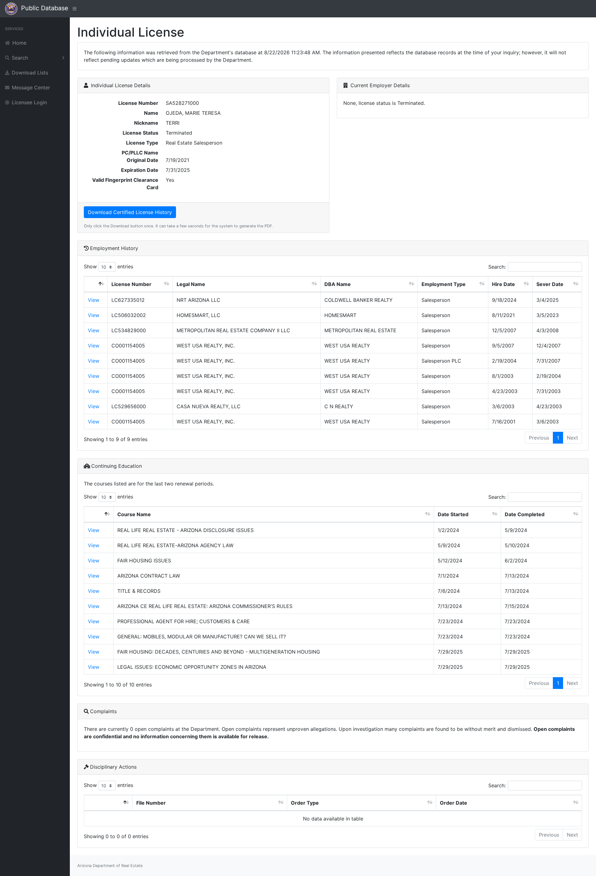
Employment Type (444, 284)
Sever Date (549, 284)
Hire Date (503, 284)
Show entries (108, 266)
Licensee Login (29, 102)
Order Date (453, 803)
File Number (151, 803)
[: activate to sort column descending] (96, 284)
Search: (497, 267)
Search (20, 58)
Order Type (305, 803)
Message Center (31, 87)
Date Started (453, 514)
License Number (131, 284)
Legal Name (191, 284)
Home (19, 43)
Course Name (134, 514)
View (93, 300)
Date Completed (524, 514)
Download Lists (30, 72)
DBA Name (337, 284)
